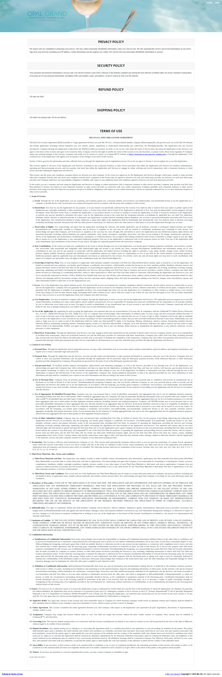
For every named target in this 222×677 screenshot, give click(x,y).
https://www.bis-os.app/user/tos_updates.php (147, 154)
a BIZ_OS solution (172, 674)
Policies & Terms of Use (12, 674)
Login (209, 2)
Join (217, 2)
